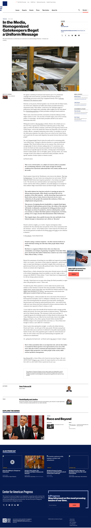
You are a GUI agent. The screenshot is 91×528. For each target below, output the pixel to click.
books (56, 230)
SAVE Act (33, 2)
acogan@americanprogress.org (80, 120)
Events (31, 10)
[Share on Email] (75, 35)
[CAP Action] (7, 521)
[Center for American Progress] (5, 6)
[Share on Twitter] (62, 35)
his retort (53, 339)
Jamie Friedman (72, 476)
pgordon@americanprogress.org (80, 113)
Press (38, 10)
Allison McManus (84, 476)
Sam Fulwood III (25, 386)
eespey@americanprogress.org (80, 99)
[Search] (79, 11)
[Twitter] (4, 505)
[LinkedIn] (15, 505)
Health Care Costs (51, 2)
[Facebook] (6, 505)
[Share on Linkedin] (69, 35)
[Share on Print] (79, 35)
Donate (85, 10)
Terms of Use (72, 519)
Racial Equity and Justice (28, 399)
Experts (24, 10)
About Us (54, 10)
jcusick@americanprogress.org (80, 105)
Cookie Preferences (73, 525)
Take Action (45, 10)
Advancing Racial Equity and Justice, (69, 30)
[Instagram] (12, 505)
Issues (17, 10)
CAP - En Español (73, 522)
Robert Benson (27, 476)
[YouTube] (9, 505)
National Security (41, 2)
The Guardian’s (40, 124)
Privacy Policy (72, 520)
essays (50, 230)
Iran (28, 2)
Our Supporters (72, 523)
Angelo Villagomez (12, 476)
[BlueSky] (18, 505)
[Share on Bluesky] (72, 35)
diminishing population (32, 111)
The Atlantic (28, 236)
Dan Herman (33, 476)
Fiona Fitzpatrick (6, 476)
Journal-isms (35, 273)
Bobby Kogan (77, 476)
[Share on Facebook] (65, 35)
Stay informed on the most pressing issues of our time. (66, 498)
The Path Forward (21, 2)
